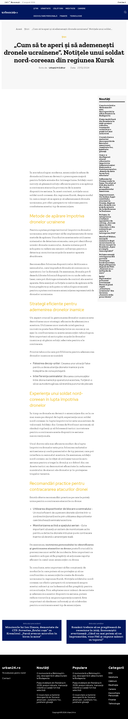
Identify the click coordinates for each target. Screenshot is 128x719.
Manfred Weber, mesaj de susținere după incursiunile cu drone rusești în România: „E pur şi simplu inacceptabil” (107, 243)
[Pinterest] (64, 78)
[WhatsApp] (71, 78)
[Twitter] (57, 78)
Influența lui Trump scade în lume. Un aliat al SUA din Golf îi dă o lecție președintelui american (107, 185)
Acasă (19, 29)
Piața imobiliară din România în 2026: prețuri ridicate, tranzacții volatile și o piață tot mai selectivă (107, 126)
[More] (78, 78)
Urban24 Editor (57, 67)
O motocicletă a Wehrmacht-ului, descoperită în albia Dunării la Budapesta (107, 110)
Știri (26, 29)
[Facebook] (49, 78)
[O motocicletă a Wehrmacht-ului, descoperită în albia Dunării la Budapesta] (121, 108)
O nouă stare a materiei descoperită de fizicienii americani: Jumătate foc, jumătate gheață (107, 144)
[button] (125, 12)
